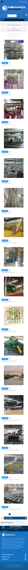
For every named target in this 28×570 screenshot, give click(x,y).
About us (8, 564)
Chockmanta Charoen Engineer (15, 567)
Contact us (18, 565)
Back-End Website (6, 551)
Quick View (9, 63)
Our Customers (11, 565)
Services (18, 564)
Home (9, 25)
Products (13, 564)
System (23, 564)
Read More (5, 63)
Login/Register (24, 2)
